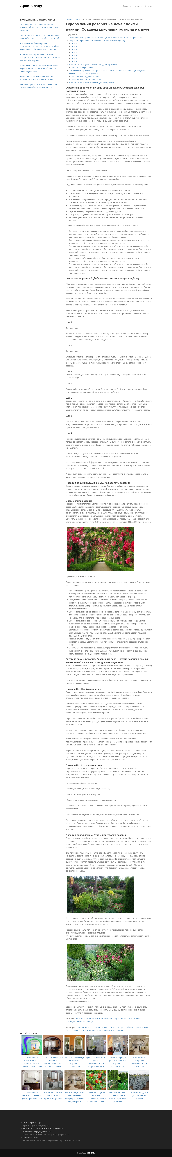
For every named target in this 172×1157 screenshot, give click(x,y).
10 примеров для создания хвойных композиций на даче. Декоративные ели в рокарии (39, 27)
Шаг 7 (74, 61)
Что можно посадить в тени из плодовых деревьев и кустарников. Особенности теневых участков (39, 68)
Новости (138, 6)
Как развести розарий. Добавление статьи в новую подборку (97, 40)
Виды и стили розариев (82, 67)
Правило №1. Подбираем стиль (85, 76)
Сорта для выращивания (90, 1030)
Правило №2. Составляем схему (86, 79)
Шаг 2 (74, 46)
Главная (127, 6)
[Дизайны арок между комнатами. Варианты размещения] (74, 1054)
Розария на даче (84, 1027)
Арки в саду (31, 5)
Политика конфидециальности (37, 1131)
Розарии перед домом (112, 1030)
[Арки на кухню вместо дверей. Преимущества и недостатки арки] (96, 1054)
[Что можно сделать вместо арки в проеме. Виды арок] (53, 1089)
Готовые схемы (141, 1027)
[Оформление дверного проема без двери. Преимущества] (32, 1089)
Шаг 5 (74, 55)
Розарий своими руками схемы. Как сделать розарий (93, 64)
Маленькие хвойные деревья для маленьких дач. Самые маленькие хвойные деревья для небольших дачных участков (39, 46)
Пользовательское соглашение (48, 1128)
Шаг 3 (74, 49)
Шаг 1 (74, 43)
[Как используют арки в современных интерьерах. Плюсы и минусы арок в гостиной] (74, 1089)
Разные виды (72, 1030)
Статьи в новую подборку (121, 1027)
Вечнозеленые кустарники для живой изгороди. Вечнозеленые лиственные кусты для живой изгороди (40, 57)
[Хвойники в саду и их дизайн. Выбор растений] (139, 1089)
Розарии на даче (100, 1027)
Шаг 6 (74, 58)
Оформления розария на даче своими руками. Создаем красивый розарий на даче (106, 37)
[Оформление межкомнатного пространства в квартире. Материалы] (32, 1054)
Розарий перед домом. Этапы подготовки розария (92, 82)
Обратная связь (30, 1137)
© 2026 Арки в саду (32, 1122)
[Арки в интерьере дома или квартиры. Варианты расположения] (118, 1054)
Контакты (27, 1128)
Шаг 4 (74, 52)
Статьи (148, 6)
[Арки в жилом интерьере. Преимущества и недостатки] (139, 1054)
